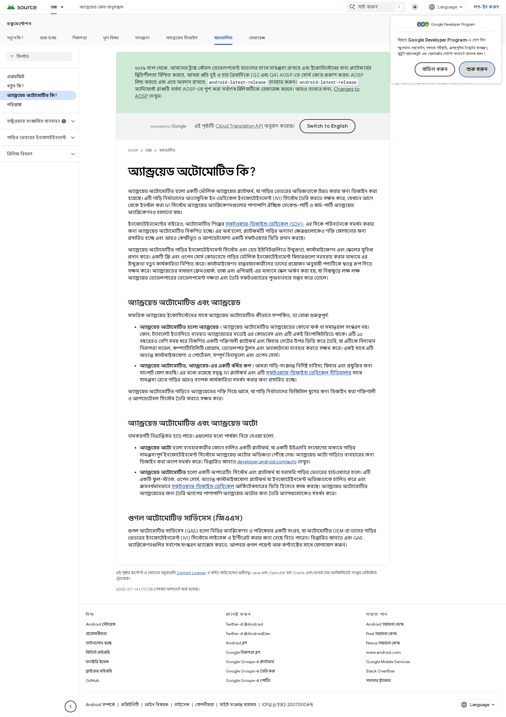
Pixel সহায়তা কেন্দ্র (381, 633)
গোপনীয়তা (204, 704)
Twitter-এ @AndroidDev (248, 633)
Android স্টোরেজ (100, 624)
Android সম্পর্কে (100, 704)
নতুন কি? (15, 37)
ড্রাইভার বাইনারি (99, 671)
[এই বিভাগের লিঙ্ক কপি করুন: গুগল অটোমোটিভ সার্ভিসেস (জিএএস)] (248, 518)
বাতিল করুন (435, 69)
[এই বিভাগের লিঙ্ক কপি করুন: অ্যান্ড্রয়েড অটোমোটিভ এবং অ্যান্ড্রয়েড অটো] (263, 423)
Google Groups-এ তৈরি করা (250, 671)
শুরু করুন (477, 69)
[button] (34, 121)
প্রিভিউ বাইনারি (98, 652)
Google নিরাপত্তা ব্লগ (243, 652)
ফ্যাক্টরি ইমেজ (97, 661)
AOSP (133, 150)
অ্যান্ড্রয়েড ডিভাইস (182, 37)
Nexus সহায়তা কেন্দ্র (383, 643)
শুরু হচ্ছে (48, 37)
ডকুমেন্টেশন (19, 23)
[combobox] (375, 7)
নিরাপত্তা (80, 37)
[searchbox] (39, 56)
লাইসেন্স (181, 704)
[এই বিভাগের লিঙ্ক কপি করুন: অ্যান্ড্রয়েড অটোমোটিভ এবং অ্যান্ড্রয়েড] (246, 303)
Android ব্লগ (236, 643)
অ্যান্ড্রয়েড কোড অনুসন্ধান (101, 7)
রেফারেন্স (257, 37)
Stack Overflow (380, 671)
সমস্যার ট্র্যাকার (378, 680)
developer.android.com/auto (267, 462)
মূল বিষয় (111, 37)
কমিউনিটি (130, 704)
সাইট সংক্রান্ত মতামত (238, 704)
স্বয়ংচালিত (223, 37)
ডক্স (54, 7)
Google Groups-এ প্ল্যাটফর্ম (250, 661)
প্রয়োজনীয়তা (96, 633)
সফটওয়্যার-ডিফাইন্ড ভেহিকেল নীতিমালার (308, 373)
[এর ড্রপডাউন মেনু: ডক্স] (65, 7)
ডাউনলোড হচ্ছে (99, 643)
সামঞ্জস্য (142, 37)
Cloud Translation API (239, 126)
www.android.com (383, 652)
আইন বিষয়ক (156, 704)
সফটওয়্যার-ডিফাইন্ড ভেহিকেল (203, 487)
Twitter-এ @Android (244, 624)
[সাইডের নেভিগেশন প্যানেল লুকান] (70, 706)
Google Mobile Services (388, 661)
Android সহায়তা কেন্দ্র (385, 624)
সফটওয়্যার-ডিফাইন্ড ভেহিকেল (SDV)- (265, 224)
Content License (191, 572)
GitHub (92, 680)
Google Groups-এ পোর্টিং (248, 680)
